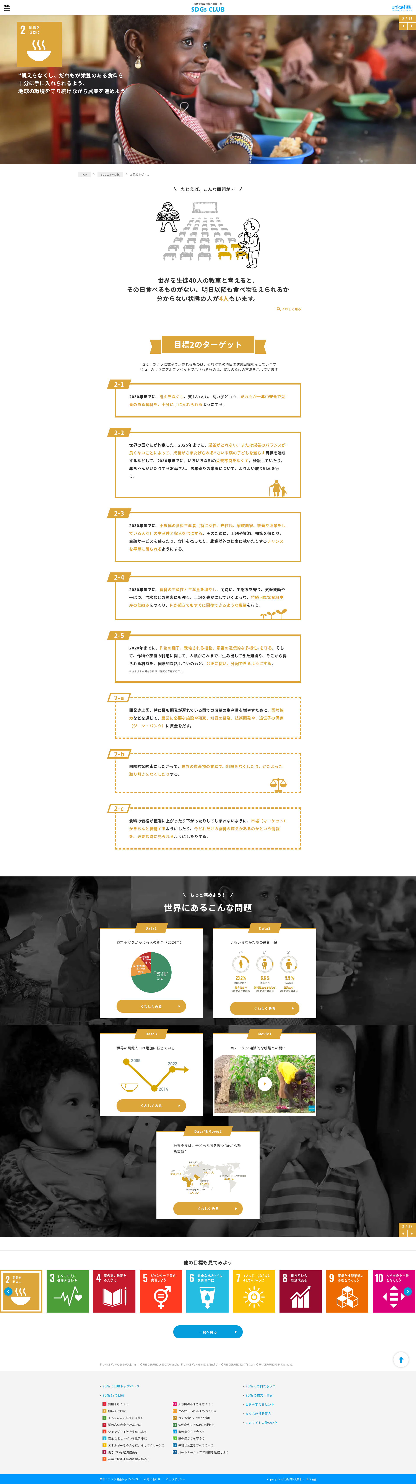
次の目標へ (411, 26)
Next (408, 1291)
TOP (84, 174)
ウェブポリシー (175, 1479)
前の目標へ (402, 26)
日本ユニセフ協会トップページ (119, 1479)
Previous (8, 1291)
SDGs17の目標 (110, 174)
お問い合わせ (152, 1479)
